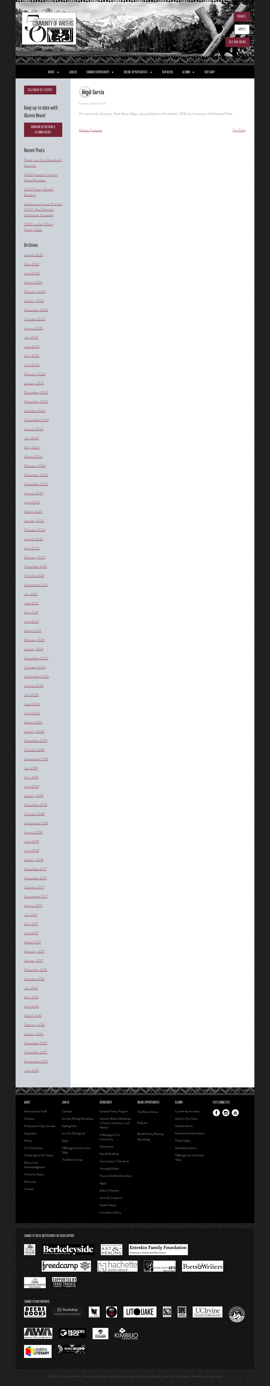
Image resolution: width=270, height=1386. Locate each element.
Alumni (186, 72)
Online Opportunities (136, 72)
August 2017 (33, 905)
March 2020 (33, 722)
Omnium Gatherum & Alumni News (43, 129)
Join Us (73, 72)
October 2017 (34, 887)
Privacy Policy (134, 1376)
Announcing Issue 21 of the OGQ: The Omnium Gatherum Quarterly (43, 209)
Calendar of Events (40, 90)
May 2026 (31, 264)
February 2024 (35, 465)
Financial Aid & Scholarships (116, 1176)
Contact (28, 1189)
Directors (29, 1119)
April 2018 (31, 850)
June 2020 (32, 704)
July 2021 (31, 594)
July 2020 (31, 695)
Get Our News (237, 42)
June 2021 (31, 603)
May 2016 (31, 997)
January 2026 (34, 301)
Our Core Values (33, 1148)
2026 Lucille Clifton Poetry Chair (38, 227)
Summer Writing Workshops (77, 1119)
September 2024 (36, 420)
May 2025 (31, 356)
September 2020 (36, 676)
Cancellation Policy (110, 1212)
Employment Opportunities (39, 1126)
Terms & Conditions (111, 1198)
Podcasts (142, 1123)
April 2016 (31, 1006)
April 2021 (31, 621)
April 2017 (31, 933)
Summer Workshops (97, 72)
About (51, 72)
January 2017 (33, 960)
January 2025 (34, 383)
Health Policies (108, 1205)
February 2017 (34, 951)
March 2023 (33, 511)
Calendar (67, 1111)
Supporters (30, 1133)
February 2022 (34, 557)
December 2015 (35, 1043)
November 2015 (35, 1052)
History (28, 1141)
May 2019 (31, 777)
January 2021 (33, 649)
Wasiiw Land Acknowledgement (34, 1165)
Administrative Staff (35, 1111)
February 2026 (35, 291)
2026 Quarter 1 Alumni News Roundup (40, 177)
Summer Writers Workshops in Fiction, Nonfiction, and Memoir (115, 1123)
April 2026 (32, 273)
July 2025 (31, 337)
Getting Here (69, 1126)
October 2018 (34, 814)
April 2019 (31, 786)
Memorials (30, 1182)
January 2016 (33, 1034)
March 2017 (32, 942)
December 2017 (35, 869)
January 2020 (34, 731)
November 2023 (36, 484)
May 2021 (31, 612)
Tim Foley (239, 130)
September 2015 (36, 1061)
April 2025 (32, 365)
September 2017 (36, 896)
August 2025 (33, 328)
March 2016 (33, 1015)
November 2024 (36, 401)
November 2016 (35, 970)
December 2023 (36, 475)
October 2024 (35, 410)
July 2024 (31, 438)
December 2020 (36, 658)
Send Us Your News (186, 1119)
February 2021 (34, 640)
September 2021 (36, 585)
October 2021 (34, 575)
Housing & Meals (109, 1168)
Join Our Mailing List (73, 1133)
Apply (242, 29)
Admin (219, 1376)
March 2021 (32, 630)
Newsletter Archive (186, 1148)
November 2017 (35, 878)
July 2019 (31, 768)
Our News (167, 72)
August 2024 (33, 429)
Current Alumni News (187, 1111)
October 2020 (35, 667)
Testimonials (106, 1146)
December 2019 (35, 740)
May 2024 (31, 447)
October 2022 (34, 530)
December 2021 (35, 566)
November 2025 (36, 310)
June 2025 (32, 346)
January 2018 (33, 860)
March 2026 (33, 282)
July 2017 (30, 915)
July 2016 (31, 988)
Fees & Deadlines (109, 1154)
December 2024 (36, 392)
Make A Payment (109, 1190)
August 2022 (33, 539)
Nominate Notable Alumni (190, 1133)
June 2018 (31, 841)
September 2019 (36, 759)
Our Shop (210, 72)
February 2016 (34, 1024)
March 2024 (33, 456)
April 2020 (32, 713)
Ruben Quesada (90, 130)
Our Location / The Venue (114, 1161)
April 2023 (32, 502)
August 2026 (33, 255)
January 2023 (34, 520)
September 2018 (36, 823)
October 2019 (34, 750)
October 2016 (34, 979)
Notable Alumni (184, 1126)
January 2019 (33, 795)
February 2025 (35, 374)
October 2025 (34, 319)
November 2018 (35, 805)
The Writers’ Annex (72, 1160)
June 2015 (31, 1070)
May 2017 (31, 924)
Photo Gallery (183, 1141)
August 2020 (34, 685)
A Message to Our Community (110, 1137)
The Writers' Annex (147, 1112)
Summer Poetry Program (114, 1111)
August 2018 (33, 832)
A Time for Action (34, 1174)
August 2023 (33, 493)
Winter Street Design (203, 1376)
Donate (241, 16)
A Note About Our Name (38, 1155)
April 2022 (31, 548)
